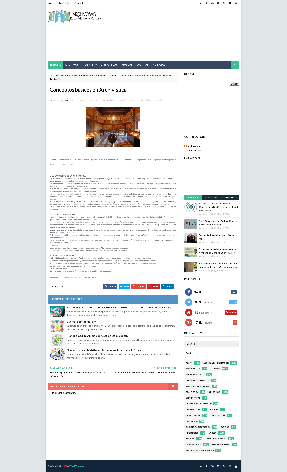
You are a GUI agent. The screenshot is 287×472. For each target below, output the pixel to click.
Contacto (79, 3)
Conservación (193, 410)
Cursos (214, 410)
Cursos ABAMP (193, 415)
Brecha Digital (193, 398)
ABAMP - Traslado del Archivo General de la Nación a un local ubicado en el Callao (219, 207)
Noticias (159, 64)
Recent (193, 197)
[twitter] (200, 3)
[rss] (224, 3)
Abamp (90, 64)
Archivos (72, 64)
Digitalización (218, 415)
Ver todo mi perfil (193, 150)
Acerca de (64, 3)
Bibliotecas (109, 64)
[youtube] (235, 3)
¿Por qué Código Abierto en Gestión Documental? (97, 335)
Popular (211, 197)
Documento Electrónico (198, 427)
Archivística (192, 392)
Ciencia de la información (93, 75)
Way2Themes (76, 466)
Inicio (50, 3)
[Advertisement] (178, 34)
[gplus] (212, 3)
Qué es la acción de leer (81, 321)
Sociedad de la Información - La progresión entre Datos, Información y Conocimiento (118, 307)
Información (192, 433)
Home (57, 64)
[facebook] (206, 3)
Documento (192, 421)
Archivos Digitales (195, 375)
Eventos (143, 64)
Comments (230, 197)
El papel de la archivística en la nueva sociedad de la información (106, 350)
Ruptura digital (194, 445)
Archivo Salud (193, 369)
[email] (229, 3)
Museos (127, 64)
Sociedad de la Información (133, 75)
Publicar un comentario (64, 393)
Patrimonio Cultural (216, 439)
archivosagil (194, 146)
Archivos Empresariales (198, 386)
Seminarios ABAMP (221, 445)
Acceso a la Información (216, 363)
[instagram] (218, 3)
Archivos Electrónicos (197, 380)
